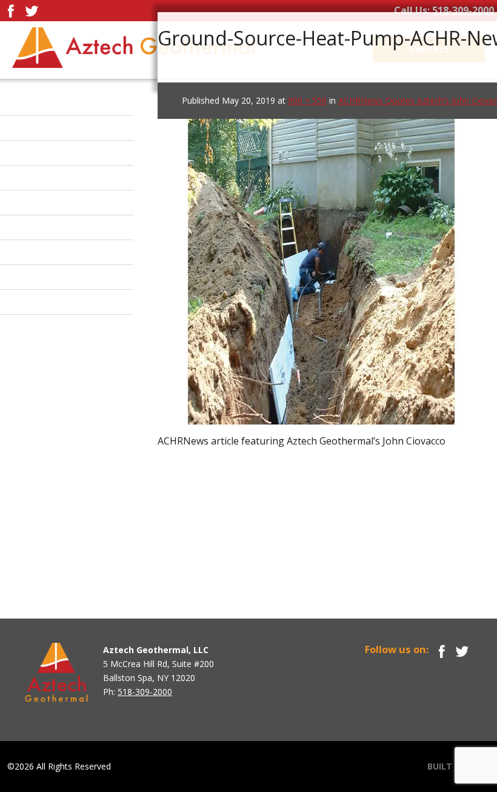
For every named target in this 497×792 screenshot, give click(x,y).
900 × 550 (307, 100)
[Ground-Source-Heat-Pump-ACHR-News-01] (321, 256)
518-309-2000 (463, 10)
